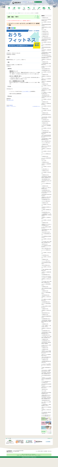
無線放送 (11, 105)
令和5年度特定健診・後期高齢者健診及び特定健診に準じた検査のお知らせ (46, 321)
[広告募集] (48, 441)
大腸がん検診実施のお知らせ (46, 68)
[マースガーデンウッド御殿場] (10, 442)
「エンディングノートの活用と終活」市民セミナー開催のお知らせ (46, 365)
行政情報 (44, 9)
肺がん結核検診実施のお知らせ (46, 37)
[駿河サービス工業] (29, 441)
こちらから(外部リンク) (26, 91)
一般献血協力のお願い (45, 17)
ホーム (9, 9)
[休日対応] (46, 433)
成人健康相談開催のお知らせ (36, 106)
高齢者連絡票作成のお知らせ (46, 400)
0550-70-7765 (10, 100)
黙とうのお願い (44, 29)
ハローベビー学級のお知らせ (46, 142)
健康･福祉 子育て (24, 9)
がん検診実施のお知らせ (45, 34)
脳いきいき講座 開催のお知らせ (46, 248)
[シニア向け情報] (46, 429)
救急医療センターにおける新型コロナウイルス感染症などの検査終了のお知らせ (46, 352)
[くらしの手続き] (46, 420)
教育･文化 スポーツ (29, 9)
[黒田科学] (38, 441)
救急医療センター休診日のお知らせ (11, 106)
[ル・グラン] (19, 442)
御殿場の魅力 (34, 9)
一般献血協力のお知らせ (45, 162)
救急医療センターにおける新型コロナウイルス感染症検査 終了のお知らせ (46, 379)
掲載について (50, 438)
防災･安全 (14, 9)
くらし (19, 9)
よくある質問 (49, 9)
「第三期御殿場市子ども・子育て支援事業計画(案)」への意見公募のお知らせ (46, 214)
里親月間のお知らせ (45, 389)
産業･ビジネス (39, 9)
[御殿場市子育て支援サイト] (46, 424)
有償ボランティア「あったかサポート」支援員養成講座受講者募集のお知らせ (46, 136)
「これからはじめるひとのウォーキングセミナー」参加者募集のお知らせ (46, 125)
